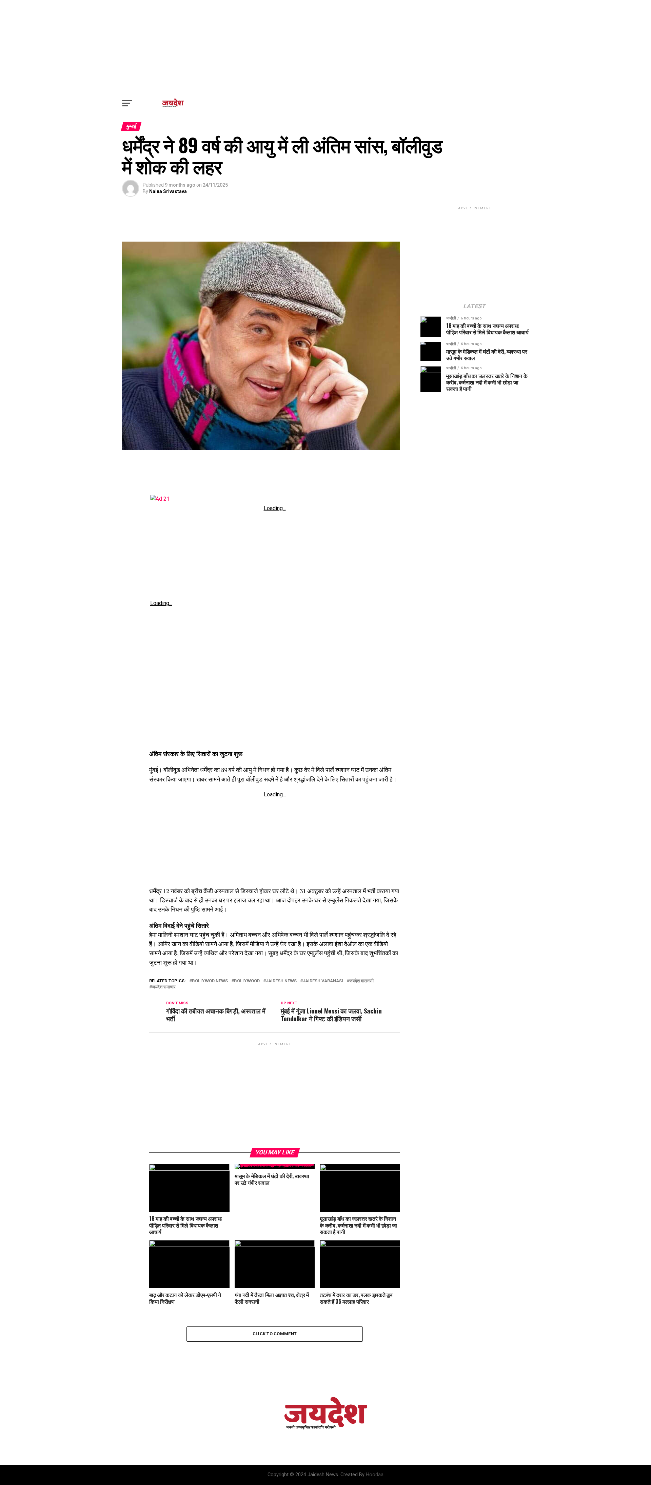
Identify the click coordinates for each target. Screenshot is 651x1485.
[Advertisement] (325, 47)
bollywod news (210, 981)
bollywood (247, 981)
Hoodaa (374, 1475)
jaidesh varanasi (323, 981)
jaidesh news (281, 981)
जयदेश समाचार (164, 987)
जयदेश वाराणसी (361, 981)
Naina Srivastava (168, 191)
